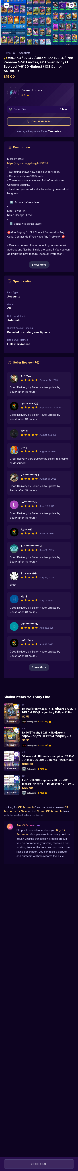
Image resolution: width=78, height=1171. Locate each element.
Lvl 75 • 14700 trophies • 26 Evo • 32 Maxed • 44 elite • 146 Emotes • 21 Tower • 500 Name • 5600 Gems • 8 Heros (48, 784)
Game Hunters (31, 90)
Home (7, 52)
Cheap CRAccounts (50, 811)
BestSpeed (32, 722)
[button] (39, 22)
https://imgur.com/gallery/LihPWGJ (27, 163)
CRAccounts (26, 807)
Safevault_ (32, 769)
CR (23, 704)
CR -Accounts (21, 52)
